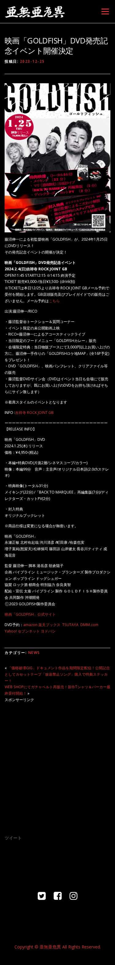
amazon (30, 624)
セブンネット (29, 631)
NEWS (34, 652)
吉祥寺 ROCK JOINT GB (34, 412)
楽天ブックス (49, 624)
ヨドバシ (48, 631)
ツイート (13, 838)
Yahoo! (11, 631)
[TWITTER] (42, 895)
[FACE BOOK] (58, 895)
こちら (54, 300)
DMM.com (89, 624)
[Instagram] (74, 895)
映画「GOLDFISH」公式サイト (30, 614)
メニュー (105, 11)
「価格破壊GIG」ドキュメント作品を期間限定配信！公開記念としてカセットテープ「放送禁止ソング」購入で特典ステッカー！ (57, 674)
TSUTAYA (70, 624)
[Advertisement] (57, 764)
